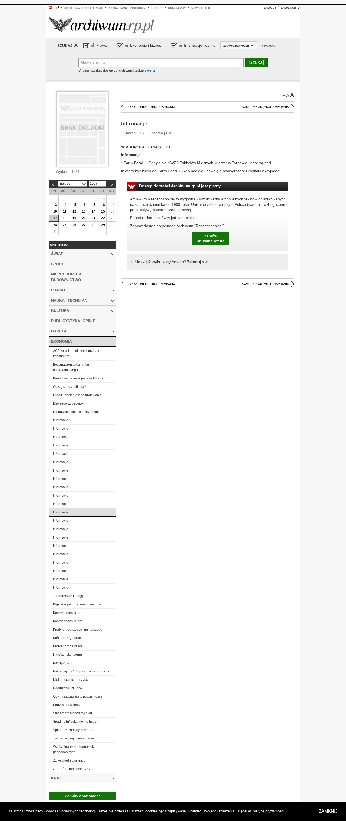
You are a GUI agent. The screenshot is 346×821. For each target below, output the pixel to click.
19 (74, 218)
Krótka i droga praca (68, 638)
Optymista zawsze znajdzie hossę (77, 696)
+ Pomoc (268, 45)
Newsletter (200, 7)
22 (103, 218)
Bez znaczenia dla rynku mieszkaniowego (71, 367)
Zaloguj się (171, 262)
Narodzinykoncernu (67, 655)
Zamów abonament (82, 796)
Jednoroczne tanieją (68, 596)
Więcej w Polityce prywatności (260, 811)
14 (93, 211)
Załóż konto (290, 7)
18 (64, 218)
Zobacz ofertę (145, 70)
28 (93, 225)
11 (64, 211)
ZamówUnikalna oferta (211, 238)
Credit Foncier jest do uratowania (77, 395)
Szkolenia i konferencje (83, 7)
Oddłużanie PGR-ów (68, 688)
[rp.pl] (54, 7)
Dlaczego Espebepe (68, 403)
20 (84, 218)
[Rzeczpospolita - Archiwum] (101, 24)
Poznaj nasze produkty (126, 7)
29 (103, 225)
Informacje (60, 420)
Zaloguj (270, 7)
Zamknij (328, 811)
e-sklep (157, 7)
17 (55, 218)
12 (74, 211)
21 (93, 218)
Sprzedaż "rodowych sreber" (74, 730)
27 (84, 225)
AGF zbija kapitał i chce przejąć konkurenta (76, 353)
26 (74, 225)
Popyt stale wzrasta (67, 705)
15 (103, 211)
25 (64, 225)
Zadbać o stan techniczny (71, 769)
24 (55, 225)
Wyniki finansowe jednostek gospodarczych (73, 749)
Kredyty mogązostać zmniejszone (77, 629)
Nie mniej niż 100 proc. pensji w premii (81, 671)
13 (84, 211)
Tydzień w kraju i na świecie (73, 738)
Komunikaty (177, 7)
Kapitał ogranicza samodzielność (77, 604)
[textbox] (161, 62)
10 (55, 211)
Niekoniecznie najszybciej (72, 680)
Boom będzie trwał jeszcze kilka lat (78, 378)
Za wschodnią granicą (69, 760)
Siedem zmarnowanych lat (72, 713)
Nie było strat (62, 663)
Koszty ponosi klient (67, 613)
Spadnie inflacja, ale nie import (75, 722)
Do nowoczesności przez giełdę (76, 412)
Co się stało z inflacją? (69, 387)
